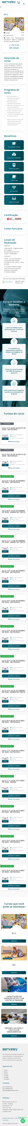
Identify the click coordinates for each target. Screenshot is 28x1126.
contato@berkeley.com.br (11, 1090)
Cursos (6, 1074)
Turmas (6, 1075)
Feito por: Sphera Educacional (10, 1123)
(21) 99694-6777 (8, 1088)
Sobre (5, 1072)
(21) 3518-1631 (8, 1087)
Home (5, 1070)
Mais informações (14, 441)
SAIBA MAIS (14, 941)
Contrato (6, 1079)
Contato (6, 1077)
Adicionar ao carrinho (14, 496)
